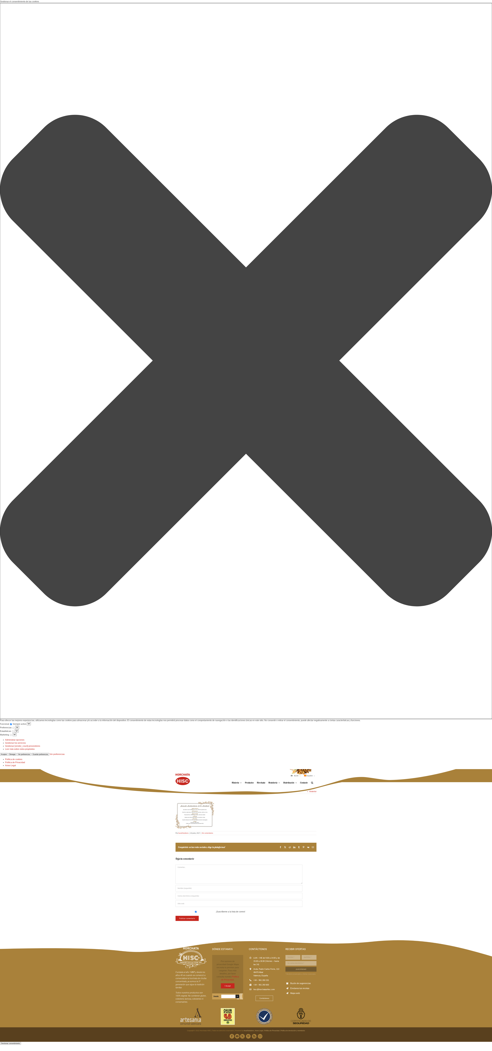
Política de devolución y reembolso (293, 1031)
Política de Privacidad (15, 762)
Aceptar (4, 754)
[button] (246, 361)
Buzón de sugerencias (300, 983)
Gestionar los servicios (15, 743)
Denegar (12, 754)
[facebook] (232, 1036)
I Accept (228, 986)
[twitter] (242, 1036)
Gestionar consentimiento (10, 1043)
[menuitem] (309, 776)
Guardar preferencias (40, 754)
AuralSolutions (183, 833)
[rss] (254, 1036)
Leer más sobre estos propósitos (20, 749)
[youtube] (237, 1036)
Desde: (216, 996)
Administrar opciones (14, 740)
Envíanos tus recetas (299, 988)
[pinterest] (248, 1036)
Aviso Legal (10, 765)
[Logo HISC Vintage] (191, 948)
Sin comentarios (207, 833)
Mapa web (295, 993)
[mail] (260, 1036)
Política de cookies (13, 759)
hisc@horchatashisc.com (264, 989)
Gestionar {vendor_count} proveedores (22, 746)
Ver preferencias (24, 754)
